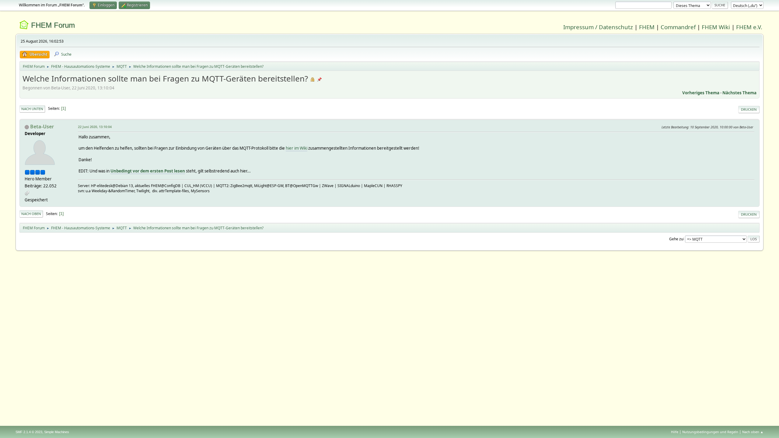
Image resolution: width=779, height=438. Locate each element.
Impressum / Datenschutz (598, 27)
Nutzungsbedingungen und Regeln (710, 431)
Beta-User (42, 126)
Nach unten (32, 108)
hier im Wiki (296, 148)
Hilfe (674, 431)
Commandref (678, 27)
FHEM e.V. (749, 27)
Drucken (749, 109)
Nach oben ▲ (752, 431)
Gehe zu (676, 238)
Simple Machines (56, 432)
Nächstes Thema (739, 93)
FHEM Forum (53, 25)
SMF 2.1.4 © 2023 (29, 432)
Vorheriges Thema (700, 93)
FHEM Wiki (716, 27)
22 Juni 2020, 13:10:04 (95, 126)
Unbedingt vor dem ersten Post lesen (147, 171)
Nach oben (31, 213)
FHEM (647, 27)
